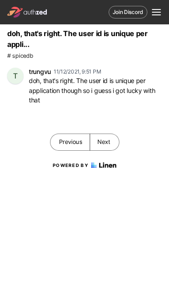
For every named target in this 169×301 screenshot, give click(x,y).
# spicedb (20, 55)
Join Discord (128, 12)
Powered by (70, 165)
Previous (70, 141)
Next (103, 141)
